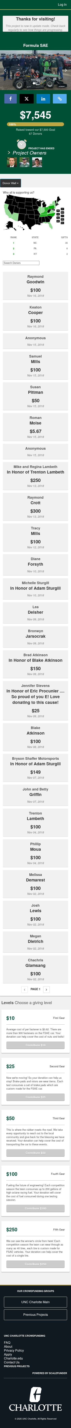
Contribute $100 (35, 1208)
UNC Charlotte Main (35, 1302)
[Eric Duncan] (24, 162)
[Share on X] (27, 98)
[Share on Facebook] (10, 98)
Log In (62, 4)
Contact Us (12, 1362)
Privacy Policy (14, 1350)
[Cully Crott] (37, 162)
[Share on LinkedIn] (43, 98)
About (8, 1346)
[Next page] (46, 989)
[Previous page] (24, 989)
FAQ (7, 1342)
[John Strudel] (12, 162)
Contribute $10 (36, 1045)
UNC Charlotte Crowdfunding (24, 1335)
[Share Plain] (60, 98)
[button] (5, 70)
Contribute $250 (35, 1264)
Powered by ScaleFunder (49, 1373)
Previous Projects (35, 1314)
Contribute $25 (36, 1097)
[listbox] (35, 70)
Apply (8, 1354)
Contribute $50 (36, 1153)
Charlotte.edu (13, 1358)
